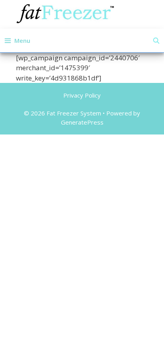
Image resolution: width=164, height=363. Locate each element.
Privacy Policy (82, 95)
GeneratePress (82, 122)
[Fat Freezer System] (65, 13)
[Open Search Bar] (156, 40)
